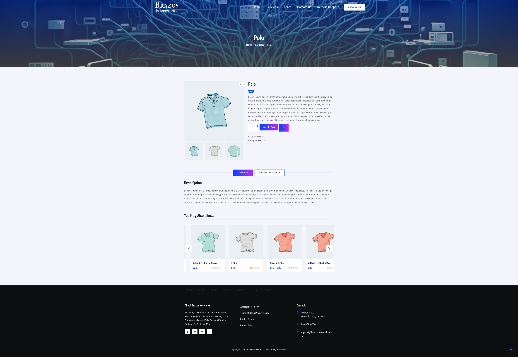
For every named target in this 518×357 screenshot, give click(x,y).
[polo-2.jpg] (194, 151)
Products (259, 45)
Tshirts (261, 140)
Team (287, 7)
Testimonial (241, 290)
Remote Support (328, 7)
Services (272, 7)
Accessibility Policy (249, 307)
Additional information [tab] (269, 172)
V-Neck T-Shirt (271, 263)
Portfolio (226, 290)
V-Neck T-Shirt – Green (198, 263)
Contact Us (304, 7)
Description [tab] (243, 172)
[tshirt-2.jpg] (214, 151)
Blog (254, 290)
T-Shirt (228, 263)
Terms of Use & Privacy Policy (254, 313)
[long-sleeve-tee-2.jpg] (234, 151)
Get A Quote (354, 7)
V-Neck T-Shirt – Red (312, 263)
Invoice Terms (247, 319)
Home (257, 7)
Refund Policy (247, 325)
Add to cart (269, 127)
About (214, 290)
